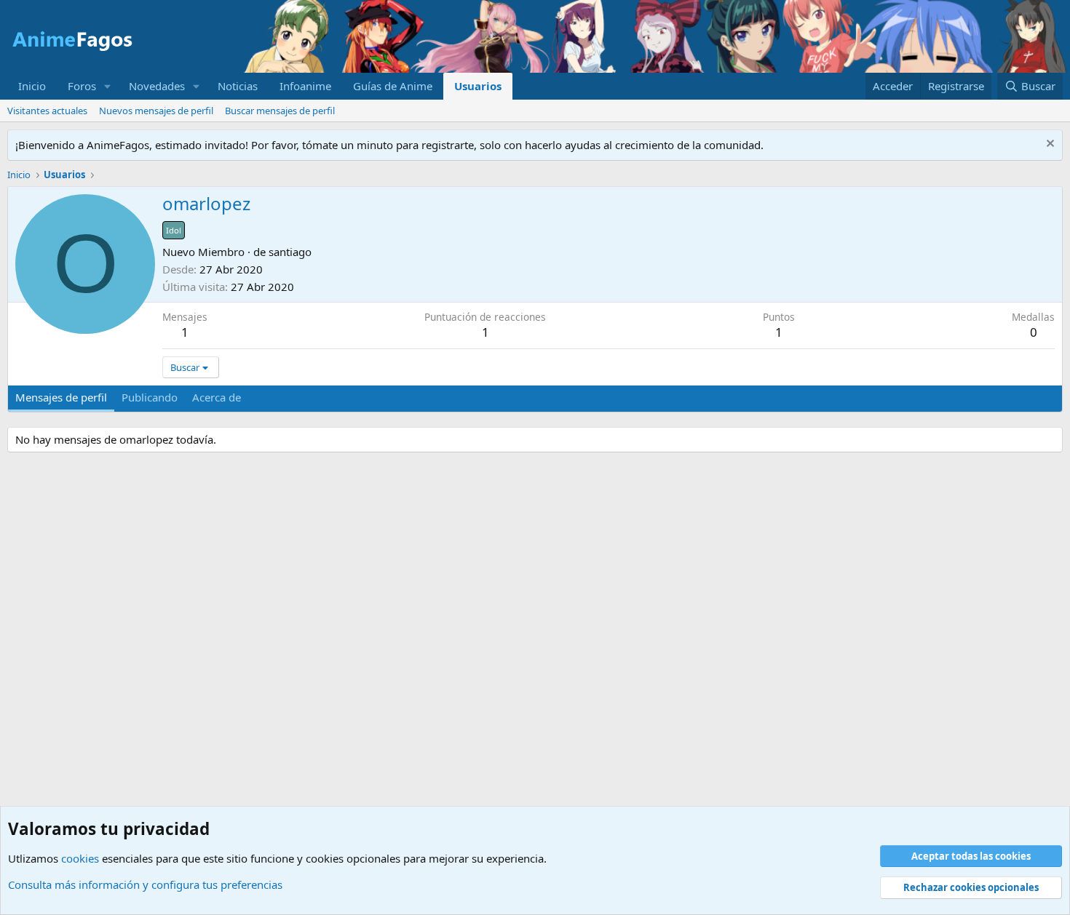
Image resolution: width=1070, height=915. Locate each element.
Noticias (238, 86)
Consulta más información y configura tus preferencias (145, 884)
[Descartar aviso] (1048, 145)
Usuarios (478, 86)
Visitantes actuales (47, 110)
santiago (290, 251)
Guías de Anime (392, 86)
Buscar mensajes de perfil (280, 110)
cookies (80, 858)
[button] (108, 86)
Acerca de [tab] (216, 397)
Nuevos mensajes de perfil (156, 110)
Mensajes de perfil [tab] (61, 397)
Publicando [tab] (150, 397)
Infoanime (305, 86)
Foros (82, 86)
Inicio (32, 86)
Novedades (157, 86)
